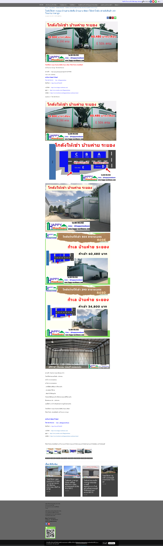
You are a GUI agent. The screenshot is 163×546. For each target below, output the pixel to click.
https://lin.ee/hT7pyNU (57, 83)
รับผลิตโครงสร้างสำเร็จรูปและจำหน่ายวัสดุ (88, 5)
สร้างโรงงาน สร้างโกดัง (51, 5)
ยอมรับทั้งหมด (111, 543)
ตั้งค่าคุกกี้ (105, 543)
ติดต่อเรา (117, 5)
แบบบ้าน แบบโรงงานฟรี (106, 5)
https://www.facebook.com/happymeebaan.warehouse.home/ (64, 93)
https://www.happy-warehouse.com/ (59, 87)
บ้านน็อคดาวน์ (63, 5)
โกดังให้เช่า (72, 5)
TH (159, 1)
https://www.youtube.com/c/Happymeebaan (60, 90)
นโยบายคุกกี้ (56, 543)
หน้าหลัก (41, 4)
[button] (123, 5)
